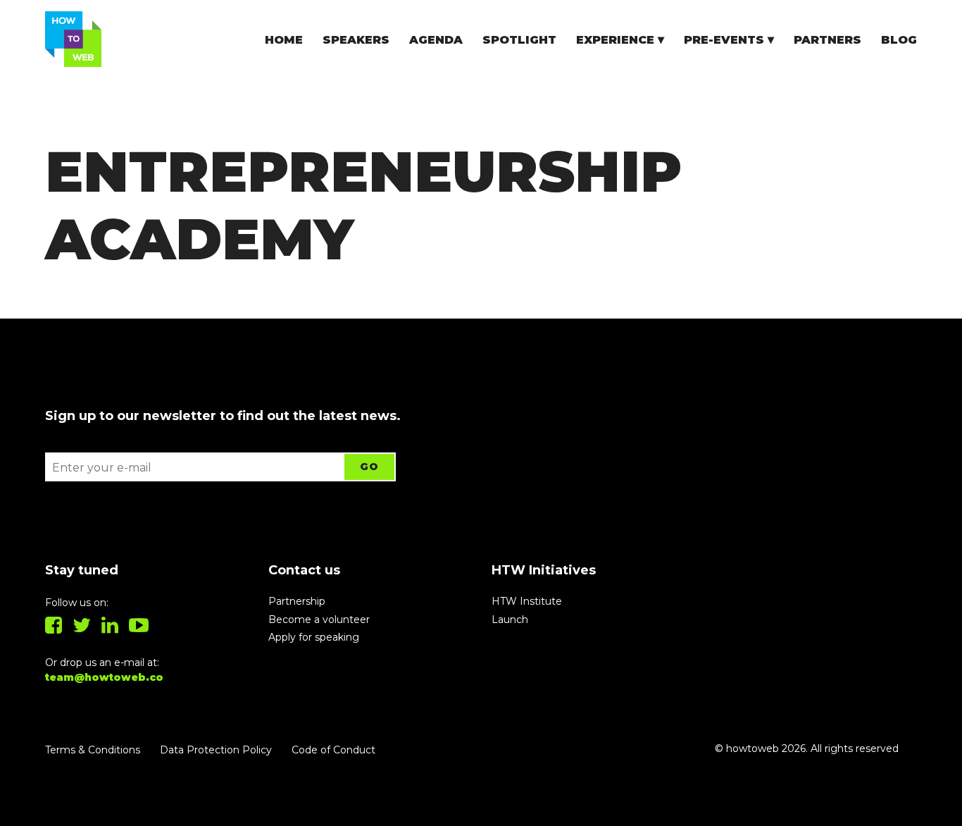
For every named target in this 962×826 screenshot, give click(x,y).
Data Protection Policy (216, 750)
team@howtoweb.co (104, 677)
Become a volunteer (319, 619)
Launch (510, 619)
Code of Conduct (333, 750)
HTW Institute (527, 601)
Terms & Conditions (92, 750)
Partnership (296, 601)
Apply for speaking (313, 637)
